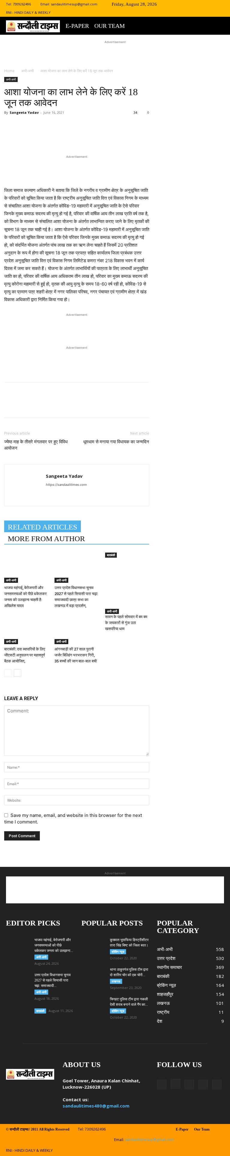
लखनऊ (116, 981)
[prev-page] (8, 673)
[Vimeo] (209, 4)
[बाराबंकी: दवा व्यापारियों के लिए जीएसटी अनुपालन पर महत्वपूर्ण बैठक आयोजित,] (26, 629)
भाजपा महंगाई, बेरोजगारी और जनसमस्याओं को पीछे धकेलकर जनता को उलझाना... (53, 945)
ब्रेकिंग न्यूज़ (118, 951)
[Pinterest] (75, 136)
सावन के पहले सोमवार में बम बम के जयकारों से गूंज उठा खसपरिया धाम (126, 623)
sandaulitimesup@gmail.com (74, 4)
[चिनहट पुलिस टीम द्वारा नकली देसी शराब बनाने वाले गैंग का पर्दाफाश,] (93, 1004)
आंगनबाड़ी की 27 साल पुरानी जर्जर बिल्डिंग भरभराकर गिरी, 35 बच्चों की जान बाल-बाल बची (76, 655)
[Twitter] (199, 4)
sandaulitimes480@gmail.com (96, 1106)
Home (9, 70)
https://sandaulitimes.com (66, 485)
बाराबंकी (111, 555)
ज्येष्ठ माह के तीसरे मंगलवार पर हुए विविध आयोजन (36, 445)
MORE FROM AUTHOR (46, 539)
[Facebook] (179, 4)
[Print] (116, 136)
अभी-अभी (27, 70)
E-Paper (77, 25)
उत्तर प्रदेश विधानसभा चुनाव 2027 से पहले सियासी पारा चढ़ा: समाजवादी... (52, 980)
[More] (130, 136)
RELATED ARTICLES (42, 527)
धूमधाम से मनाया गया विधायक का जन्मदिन (116, 442)
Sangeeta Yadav (24, 112)
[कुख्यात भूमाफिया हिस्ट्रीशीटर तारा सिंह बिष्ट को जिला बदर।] (93, 942)
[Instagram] (189, 4)
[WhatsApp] (89, 136)
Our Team (109, 25)
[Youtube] (219, 4)
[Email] (102, 136)
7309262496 (22, 4)
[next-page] (17, 673)
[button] (171, 4)
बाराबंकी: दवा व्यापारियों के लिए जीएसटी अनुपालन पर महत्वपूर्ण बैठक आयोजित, (24, 655)
